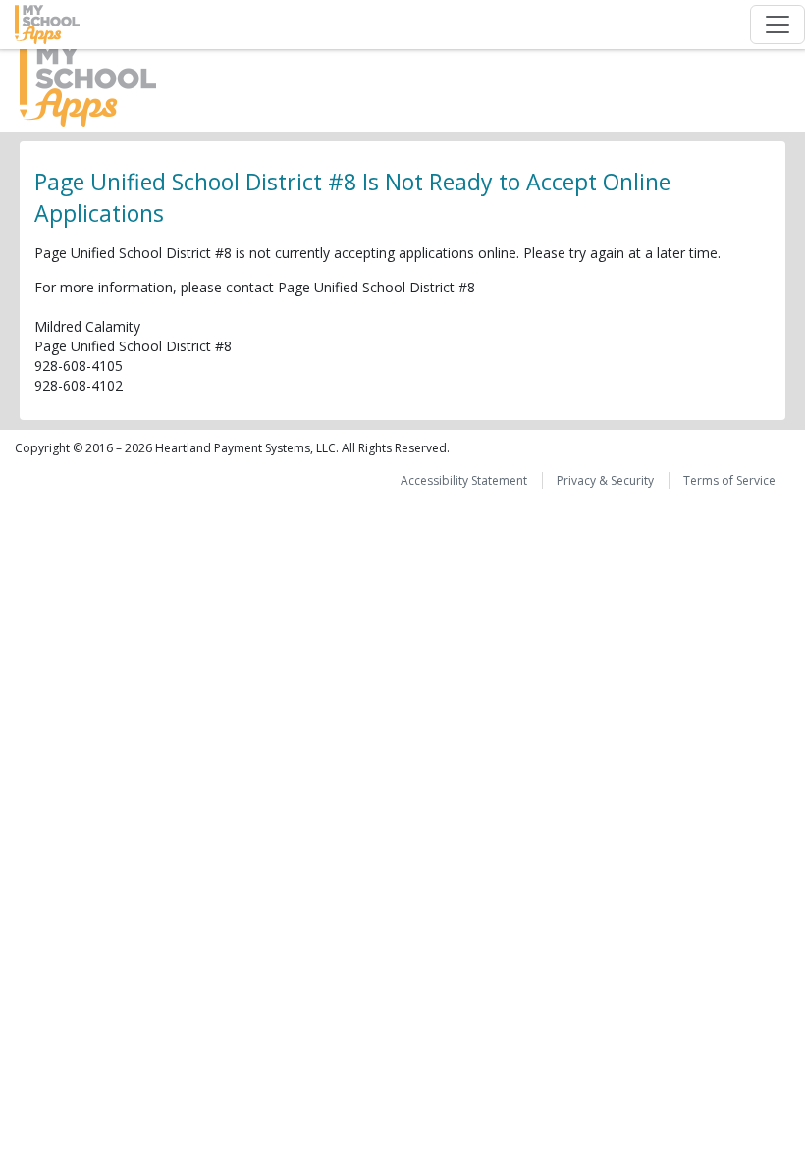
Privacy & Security (605, 480)
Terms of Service (729, 480)
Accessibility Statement (464, 480)
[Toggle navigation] (777, 24)
